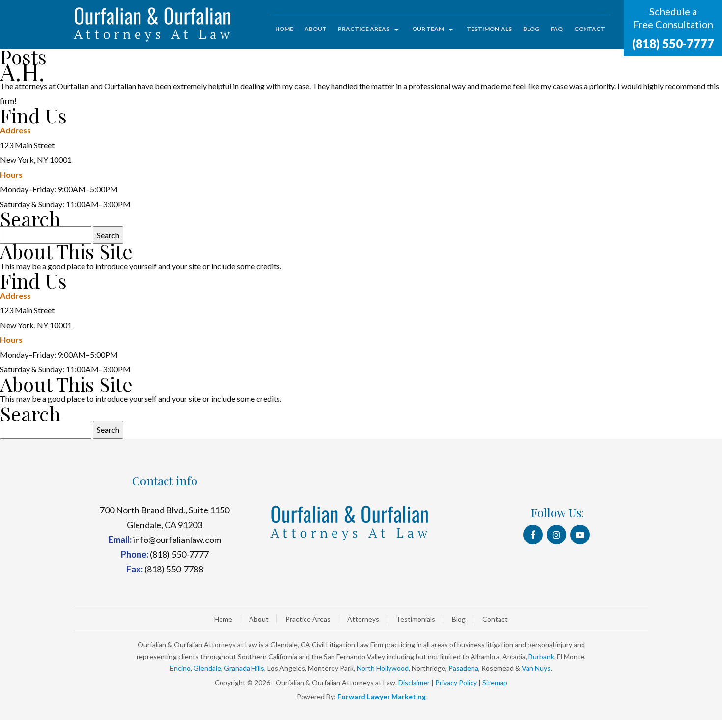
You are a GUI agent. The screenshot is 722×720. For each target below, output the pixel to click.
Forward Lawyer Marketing (381, 696)
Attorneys (363, 619)
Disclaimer (414, 682)
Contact (589, 28)
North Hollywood (383, 668)
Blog (531, 28)
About (316, 28)
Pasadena (463, 668)
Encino (180, 668)
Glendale (207, 668)
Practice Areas (363, 28)
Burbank (541, 656)
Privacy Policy (456, 682)
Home (284, 28)
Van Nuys (536, 668)
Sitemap (494, 682)
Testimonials (489, 28)
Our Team (428, 28)
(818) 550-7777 (673, 43)
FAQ (557, 28)
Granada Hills (244, 668)
